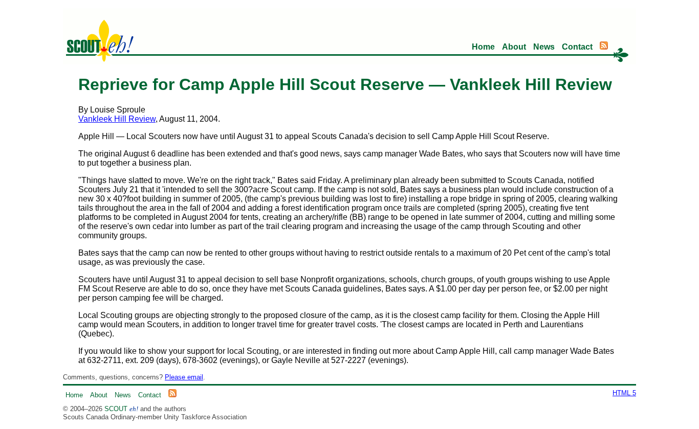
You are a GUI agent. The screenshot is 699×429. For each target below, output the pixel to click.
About (514, 46)
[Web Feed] (603, 47)
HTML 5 (624, 393)
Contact (577, 46)
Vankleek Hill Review (117, 119)
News (544, 46)
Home (483, 46)
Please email (184, 377)
